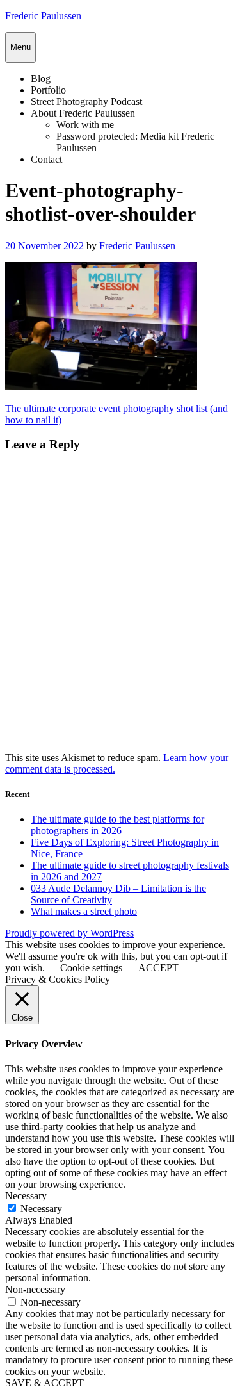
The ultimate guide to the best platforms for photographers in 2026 (117, 825)
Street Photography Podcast (86, 101)
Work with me (85, 124)
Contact (46, 159)
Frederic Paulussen (43, 15)
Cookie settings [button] (91, 967)
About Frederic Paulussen (83, 113)
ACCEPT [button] (158, 967)
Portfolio (48, 90)
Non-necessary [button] (35, 1289)
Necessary (41, 1208)
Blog (41, 78)
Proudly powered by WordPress (69, 933)
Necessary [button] (26, 1195)
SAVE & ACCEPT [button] (44, 1382)
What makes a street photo (84, 911)
